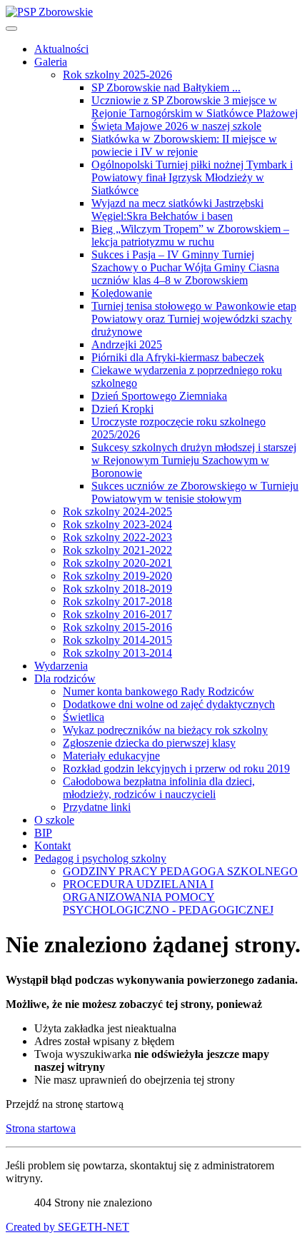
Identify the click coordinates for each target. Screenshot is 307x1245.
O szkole (54, 820)
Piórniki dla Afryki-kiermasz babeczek (177, 357)
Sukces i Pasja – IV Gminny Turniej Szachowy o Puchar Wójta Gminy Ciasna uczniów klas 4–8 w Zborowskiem (185, 267)
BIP (43, 833)
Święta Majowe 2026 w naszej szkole (176, 126)
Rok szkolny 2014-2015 (117, 640)
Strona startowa (41, 1128)
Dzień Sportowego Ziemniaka (159, 396)
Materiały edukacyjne (111, 756)
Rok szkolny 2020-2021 (117, 563)
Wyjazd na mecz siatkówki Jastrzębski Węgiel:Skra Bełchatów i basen (177, 209)
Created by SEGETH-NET (67, 1227)
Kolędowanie (121, 293)
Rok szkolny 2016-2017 (117, 614)
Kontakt (52, 846)
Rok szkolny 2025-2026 (117, 75)
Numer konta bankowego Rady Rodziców (158, 691)
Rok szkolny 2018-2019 (117, 589)
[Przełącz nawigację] (11, 28)
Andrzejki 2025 (126, 344)
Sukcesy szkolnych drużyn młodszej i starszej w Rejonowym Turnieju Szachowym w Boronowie (193, 460)
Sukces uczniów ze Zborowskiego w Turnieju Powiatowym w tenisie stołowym (194, 492)
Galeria (50, 62)
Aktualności (61, 49)
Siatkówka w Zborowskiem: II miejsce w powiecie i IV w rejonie (184, 145)
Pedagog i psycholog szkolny (100, 858)
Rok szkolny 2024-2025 (117, 511)
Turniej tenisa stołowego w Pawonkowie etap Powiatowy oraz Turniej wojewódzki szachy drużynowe (193, 319)
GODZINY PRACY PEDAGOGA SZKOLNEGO (180, 871)
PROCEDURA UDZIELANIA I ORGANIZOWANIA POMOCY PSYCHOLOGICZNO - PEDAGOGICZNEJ (168, 897)
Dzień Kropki (122, 409)
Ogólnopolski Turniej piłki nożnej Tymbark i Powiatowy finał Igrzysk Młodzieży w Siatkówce (192, 177)
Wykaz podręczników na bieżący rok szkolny (165, 730)
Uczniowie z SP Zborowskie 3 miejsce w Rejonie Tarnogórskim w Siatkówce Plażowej (194, 106)
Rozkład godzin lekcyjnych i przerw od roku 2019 (176, 768)
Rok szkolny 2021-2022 (117, 550)
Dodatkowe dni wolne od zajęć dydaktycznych (169, 704)
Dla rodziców (65, 678)
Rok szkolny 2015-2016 (117, 627)
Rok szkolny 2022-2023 (117, 537)
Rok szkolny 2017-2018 (117, 601)
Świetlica (83, 717)
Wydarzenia (61, 666)
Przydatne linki (97, 807)
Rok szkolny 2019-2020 (117, 576)
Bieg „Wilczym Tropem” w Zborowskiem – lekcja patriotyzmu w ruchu (190, 235)
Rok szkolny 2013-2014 (117, 653)
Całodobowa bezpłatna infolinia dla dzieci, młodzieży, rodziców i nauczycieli (159, 787)
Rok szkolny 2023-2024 (117, 524)
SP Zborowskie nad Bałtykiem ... (166, 87)
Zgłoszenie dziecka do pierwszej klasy (149, 743)
